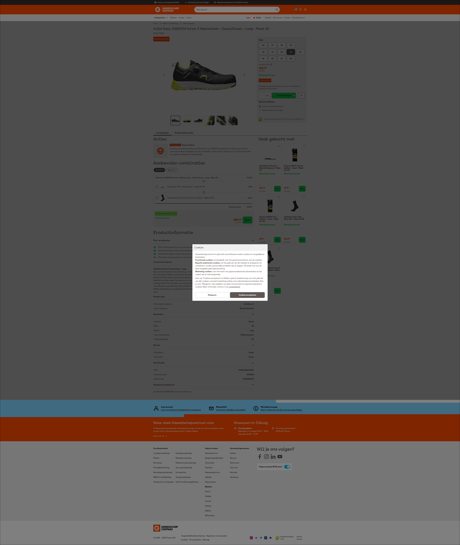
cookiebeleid (234, 287)
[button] (247, 295)
